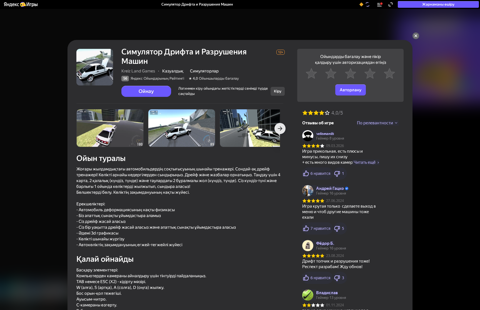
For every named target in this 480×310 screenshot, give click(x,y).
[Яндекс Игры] (20, 4)
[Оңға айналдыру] (280, 128)
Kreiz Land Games (138, 71)
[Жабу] (415, 35)
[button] (20, 4)
